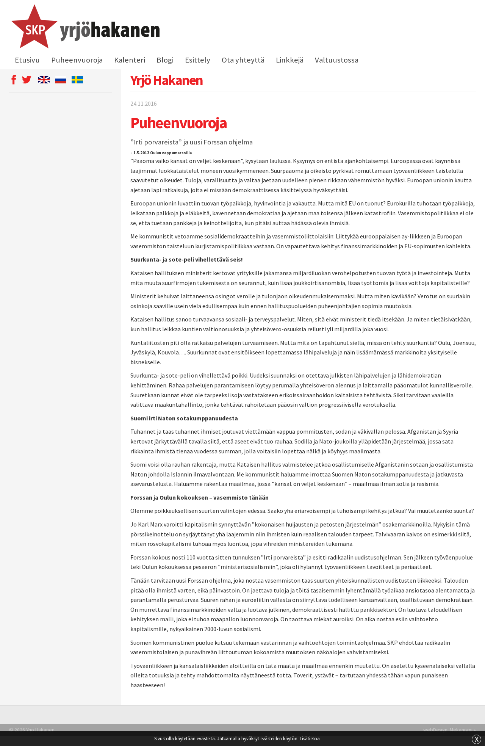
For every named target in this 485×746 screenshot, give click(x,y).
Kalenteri (129, 60)
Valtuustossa (336, 60)
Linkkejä (290, 60)
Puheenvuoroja (77, 60)
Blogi (165, 60)
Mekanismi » (463, 730)
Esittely (197, 60)
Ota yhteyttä (243, 60)
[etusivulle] (84, 27)
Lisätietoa (310, 738)
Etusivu (27, 60)
